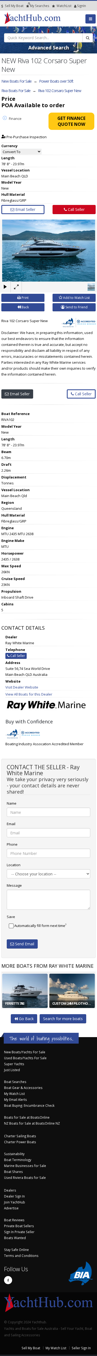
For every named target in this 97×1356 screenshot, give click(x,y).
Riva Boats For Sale (15, 90)
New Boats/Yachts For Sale (24, 1052)
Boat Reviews (14, 1220)
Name (11, 803)
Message (14, 885)
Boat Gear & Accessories (23, 1087)
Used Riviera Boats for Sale (25, 1177)
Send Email (24, 943)
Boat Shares (13, 1171)
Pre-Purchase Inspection (26, 136)
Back (25, 307)
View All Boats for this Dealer (28, 694)
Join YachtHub (14, 1202)
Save (11, 916)
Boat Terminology (17, 1160)
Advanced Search (48, 47)
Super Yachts (14, 1064)
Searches (39, 6)
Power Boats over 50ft (56, 81)
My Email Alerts (15, 1099)
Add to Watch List (76, 297)
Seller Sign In (81, 1348)
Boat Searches (15, 1082)
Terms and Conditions (21, 1255)
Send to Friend (76, 307)
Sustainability (14, 1154)
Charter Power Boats (20, 1142)
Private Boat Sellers (19, 1226)
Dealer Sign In (14, 1196)
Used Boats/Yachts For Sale (25, 1058)
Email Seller (24, 209)
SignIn (75, 6)
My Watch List (14, 1093)
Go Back (26, 1018)
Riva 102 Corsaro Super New (59, 90)
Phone (12, 844)
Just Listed (12, 1070)
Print (25, 297)
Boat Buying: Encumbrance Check (29, 1105)
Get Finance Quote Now (71, 121)
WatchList (64, 6)
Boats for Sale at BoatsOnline (27, 1117)
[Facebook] (8, 1280)
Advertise (11, 1208)
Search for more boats (63, 1018)
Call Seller (76, 209)
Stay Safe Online (16, 1249)
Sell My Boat (13, 6)
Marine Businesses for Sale (25, 1165)
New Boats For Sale (16, 81)
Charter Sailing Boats (20, 1136)
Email (11, 823)
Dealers (10, 1190)
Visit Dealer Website (21, 687)
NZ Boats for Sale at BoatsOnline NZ (32, 1123)
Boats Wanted (15, 1238)
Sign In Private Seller (19, 1232)
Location (13, 864)
